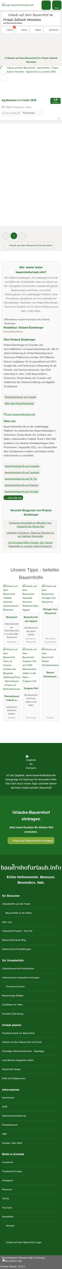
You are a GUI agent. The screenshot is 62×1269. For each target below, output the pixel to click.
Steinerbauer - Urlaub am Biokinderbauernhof (11, 699)
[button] (6, 235)
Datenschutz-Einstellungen (16, 949)
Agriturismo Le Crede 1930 (18, 100)
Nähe (37, 29)
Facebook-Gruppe (12, 1171)
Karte (24, 29)
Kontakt (9, 1225)
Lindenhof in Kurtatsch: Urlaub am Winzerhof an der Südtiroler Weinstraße (30, 535)
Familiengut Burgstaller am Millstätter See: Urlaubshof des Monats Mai (30, 525)
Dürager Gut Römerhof (50, 611)
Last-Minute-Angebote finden (18, 1060)
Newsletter (8, 1216)
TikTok (5, 1198)
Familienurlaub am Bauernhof (18, 1033)
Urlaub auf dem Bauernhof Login (23, 1242)
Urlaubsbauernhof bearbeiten (18, 968)
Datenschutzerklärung (14, 1115)
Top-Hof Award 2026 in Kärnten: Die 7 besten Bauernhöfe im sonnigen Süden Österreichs (30, 544)
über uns (7, 922)
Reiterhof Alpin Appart (31, 619)
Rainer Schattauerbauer (50, 675)
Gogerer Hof (31, 688)
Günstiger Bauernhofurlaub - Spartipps (23, 1051)
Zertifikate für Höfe (12, 1004)
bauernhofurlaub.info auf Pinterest (21, 485)
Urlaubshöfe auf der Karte (16, 903)
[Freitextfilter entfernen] (46, 5)
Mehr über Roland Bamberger (19, 403)
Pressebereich (10, 1124)
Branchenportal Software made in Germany (22, 1259)
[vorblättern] (53, 81)
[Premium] (55, 571)
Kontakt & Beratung (12, 1013)
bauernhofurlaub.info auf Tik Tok (21, 479)
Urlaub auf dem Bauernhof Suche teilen (30, 245)
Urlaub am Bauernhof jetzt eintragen (32, 840)
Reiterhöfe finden (11, 1069)
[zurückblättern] (8, 81)
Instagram (7, 1180)
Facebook (7, 1162)
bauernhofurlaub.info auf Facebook (22, 472)
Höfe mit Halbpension (13, 1078)
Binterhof (11, 617)
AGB (4, 1106)
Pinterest (7, 1189)
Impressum (8, 1097)
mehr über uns (14, 497)
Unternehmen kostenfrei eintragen (20, 977)
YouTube (7, 1207)
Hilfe (4, 1134)
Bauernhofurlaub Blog (14, 940)
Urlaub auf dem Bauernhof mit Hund (22, 1042)
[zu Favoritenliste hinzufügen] (4, 70)
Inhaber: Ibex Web (12, 1143)
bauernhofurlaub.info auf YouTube (21, 491)
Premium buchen (15, 986)
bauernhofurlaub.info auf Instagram (22, 466)
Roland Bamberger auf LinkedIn (20, 397)
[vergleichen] (4, 78)
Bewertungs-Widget (12, 995)
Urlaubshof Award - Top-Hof (17, 931)
